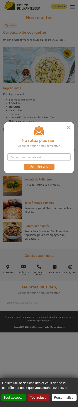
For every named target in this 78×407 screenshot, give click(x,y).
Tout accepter (14, 397)
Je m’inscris (39, 166)
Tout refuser (38, 397)
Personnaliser (64, 397)
